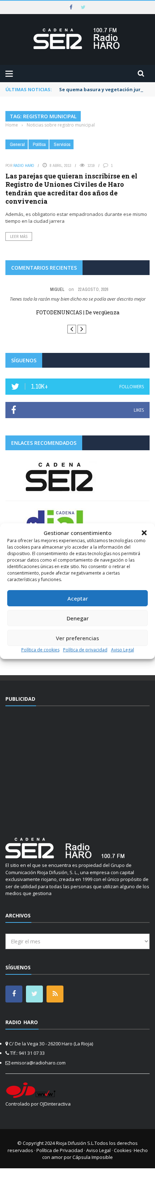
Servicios (62, 144)
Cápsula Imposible (92, 1156)
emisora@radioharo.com (38, 1061)
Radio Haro (23, 165)
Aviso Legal (122, 650)
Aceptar (77, 598)
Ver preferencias (77, 638)
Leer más (18, 236)
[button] (144, 532)
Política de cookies (40, 650)
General (17, 144)
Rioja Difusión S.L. (75, 1142)
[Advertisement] (77, 766)
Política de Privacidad (59, 1149)
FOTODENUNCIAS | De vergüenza (77, 312)
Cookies (123, 1149)
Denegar (78, 618)
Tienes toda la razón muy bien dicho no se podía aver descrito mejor (78, 299)
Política (39, 144)
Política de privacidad (85, 650)
